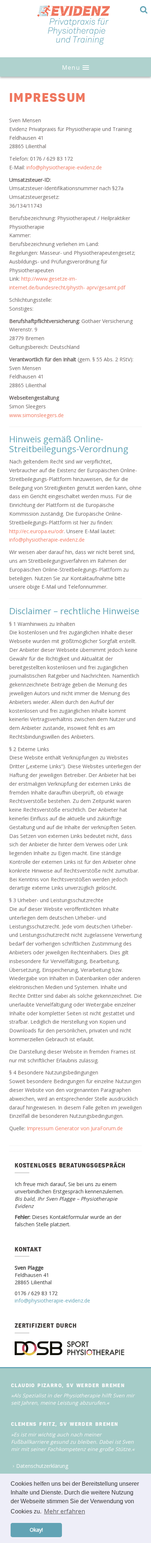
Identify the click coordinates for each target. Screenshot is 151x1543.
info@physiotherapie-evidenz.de (64, 167)
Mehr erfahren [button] (64, 1511)
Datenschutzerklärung (42, 1465)
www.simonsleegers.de (36, 415)
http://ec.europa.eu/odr (36, 531)
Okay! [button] (36, 1529)
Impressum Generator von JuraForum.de (75, 1128)
